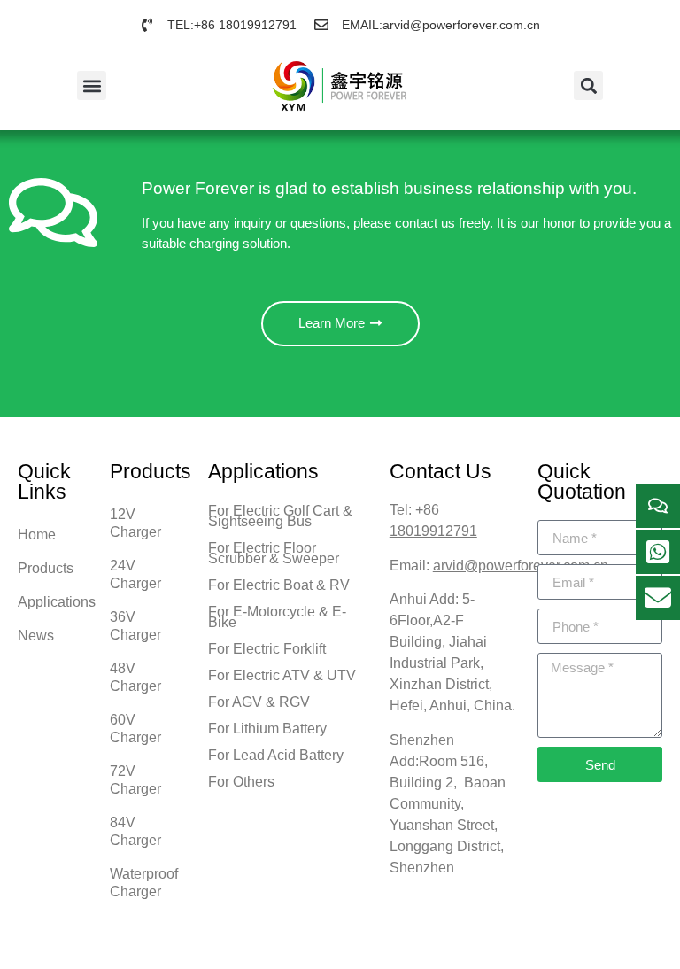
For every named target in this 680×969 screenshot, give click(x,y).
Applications (55, 601)
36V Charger (135, 625)
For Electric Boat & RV (279, 585)
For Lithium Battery (267, 728)
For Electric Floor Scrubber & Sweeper (273, 553)
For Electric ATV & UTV (282, 675)
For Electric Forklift (267, 648)
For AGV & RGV (259, 701)
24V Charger (135, 574)
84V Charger (135, 831)
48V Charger (135, 677)
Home (37, 534)
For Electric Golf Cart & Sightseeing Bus (280, 516)
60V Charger (135, 728)
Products (45, 568)
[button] (91, 85)
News (36, 635)
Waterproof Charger (144, 882)
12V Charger (135, 523)
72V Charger (135, 780)
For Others (241, 781)
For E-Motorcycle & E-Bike (277, 617)
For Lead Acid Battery (276, 755)
